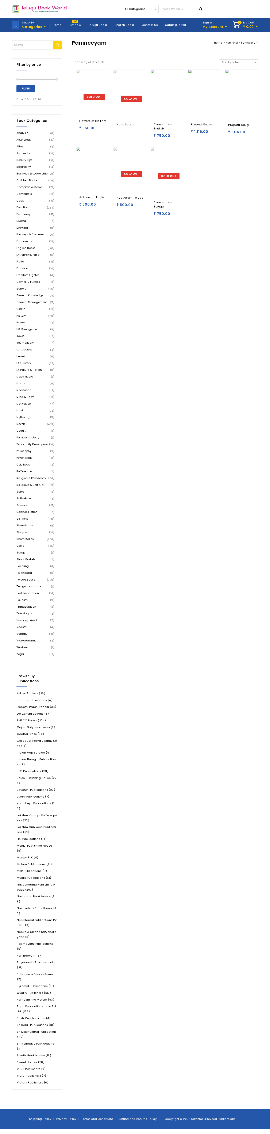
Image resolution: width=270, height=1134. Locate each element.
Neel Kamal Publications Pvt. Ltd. (37, 922)
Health (20, 309)
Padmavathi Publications (35, 946)
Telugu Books (98, 25)
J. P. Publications (32, 771)
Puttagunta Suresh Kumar (35, 976)
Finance (22, 268)
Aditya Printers (31, 693)
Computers (24, 194)
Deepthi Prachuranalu (36, 707)
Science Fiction (27, 512)
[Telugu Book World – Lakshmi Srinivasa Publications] (40, 9)
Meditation (23, 390)
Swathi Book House (34, 1055)
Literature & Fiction (29, 370)
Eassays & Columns (30, 234)
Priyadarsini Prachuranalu (36, 964)
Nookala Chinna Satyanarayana (36, 934)
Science (22, 505)
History (21, 315)
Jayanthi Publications (36, 790)
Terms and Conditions (97, 1119)
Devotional (23, 207)
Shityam (22, 532)
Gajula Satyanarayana (36, 727)
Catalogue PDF (176, 25)
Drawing (22, 227)
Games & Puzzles (28, 282)
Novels (21, 424)
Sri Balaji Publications (35, 1025)
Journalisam (25, 343)
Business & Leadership (32, 173)
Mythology (23, 417)
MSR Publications (32, 871)
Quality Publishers (34, 993)
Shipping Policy (40, 1119)
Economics (24, 241)
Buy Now (75, 25)
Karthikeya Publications (35, 805)
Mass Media (24, 376)
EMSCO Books (31, 720)
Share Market (25, 525)
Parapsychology (27, 437)
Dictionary (23, 214)
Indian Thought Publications (36, 761)
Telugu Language (28, 586)
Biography (23, 167)
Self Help (22, 518)
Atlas (20, 146)
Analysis (22, 133)
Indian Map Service (33, 753)
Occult (21, 430)
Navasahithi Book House (36, 910)
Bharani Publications (34, 700)
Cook (20, 200)
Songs (21, 552)
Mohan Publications (34, 864)
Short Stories (25, 539)
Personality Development (33, 444)
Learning (22, 356)
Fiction (21, 261)
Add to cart (158, 137)
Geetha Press (30, 734)
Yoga (20, 654)
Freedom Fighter (27, 275)
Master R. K (27, 857)
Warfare (22, 647)
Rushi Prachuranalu (34, 1018)
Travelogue (24, 613)
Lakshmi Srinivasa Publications (36, 829)
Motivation (23, 403)
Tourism (22, 600)
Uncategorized (26, 620)
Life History (23, 363)
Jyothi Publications (33, 797)
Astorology (23, 139)
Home (57, 25)
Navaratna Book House (36, 898)
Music (20, 410)
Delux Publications (33, 714)
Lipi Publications (32, 839)
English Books (125, 25)
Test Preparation (27, 593)
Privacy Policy (66, 1119)
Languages (24, 349)
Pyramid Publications (35, 986)
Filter (26, 88)
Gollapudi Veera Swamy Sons (37, 743)
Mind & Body (25, 397)
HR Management (28, 329)
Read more (83, 130)
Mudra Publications (34, 878)
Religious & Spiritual (30, 485)
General (21, 288)
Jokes (20, 336)
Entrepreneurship (27, 255)
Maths (20, 383)
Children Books (26, 180)
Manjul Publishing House (34, 848)
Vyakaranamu (26, 640)
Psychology (24, 458)
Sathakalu (23, 498)
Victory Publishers (32, 1082)
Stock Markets (26, 559)
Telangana (24, 573)
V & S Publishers (31, 1069)
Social (20, 546)
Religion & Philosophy (31, 478)
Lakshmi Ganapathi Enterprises (37, 817)
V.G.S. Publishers (31, 1076)
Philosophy (23, 451)
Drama (21, 221)
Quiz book (23, 464)
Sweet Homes (30, 1062)
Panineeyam (29, 956)
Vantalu (22, 634)
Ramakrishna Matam (35, 1000)
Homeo (21, 322)
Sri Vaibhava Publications (35, 1046)
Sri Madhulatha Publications (36, 1034)
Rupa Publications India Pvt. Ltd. (37, 1008)
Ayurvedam (24, 153)
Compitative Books (29, 187)
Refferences (24, 471)
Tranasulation (26, 606)
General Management (31, 302)
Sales (20, 491)
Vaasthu (22, 627)
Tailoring (22, 566)
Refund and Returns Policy (138, 1119)
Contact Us (150, 25)
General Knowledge (29, 295)
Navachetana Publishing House (36, 887)
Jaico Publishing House (36, 780)
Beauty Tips (24, 160)
